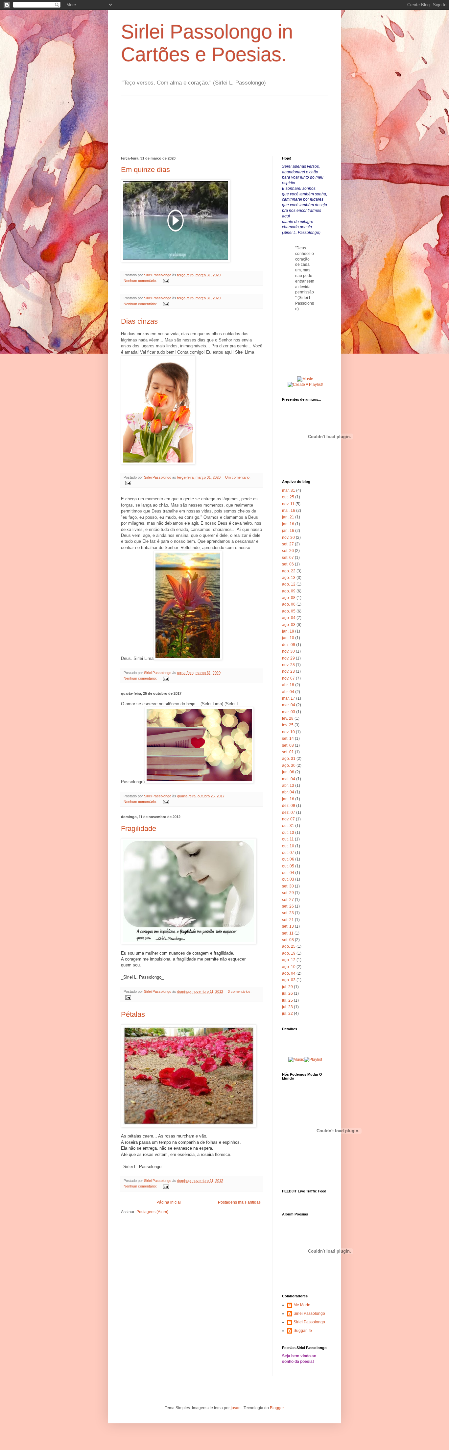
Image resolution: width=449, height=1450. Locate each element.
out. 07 (288, 852)
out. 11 (288, 839)
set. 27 (288, 544)
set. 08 (288, 745)
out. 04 (288, 872)
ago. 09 (288, 591)
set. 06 (288, 564)
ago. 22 (288, 571)
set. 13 (288, 926)
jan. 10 (288, 638)
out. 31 (288, 825)
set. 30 (288, 886)
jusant (236, 1408)
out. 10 (288, 846)
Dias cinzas (139, 321)
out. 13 (288, 832)
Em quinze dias (145, 169)
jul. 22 (287, 1013)
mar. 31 (288, 490)
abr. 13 (288, 785)
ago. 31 (288, 758)
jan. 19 (288, 631)
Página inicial (168, 1202)
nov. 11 (288, 504)
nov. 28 (288, 664)
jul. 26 (287, 993)
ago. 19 (288, 953)
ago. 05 (288, 611)
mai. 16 (288, 510)
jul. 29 (287, 987)
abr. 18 (288, 685)
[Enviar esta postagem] (165, 281)
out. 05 (288, 866)
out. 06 (288, 859)
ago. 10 (288, 966)
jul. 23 (287, 1007)
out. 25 (288, 497)
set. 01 (288, 752)
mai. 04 (288, 779)
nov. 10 (288, 732)
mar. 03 (288, 712)
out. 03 (288, 879)
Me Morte (302, 1305)
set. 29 (288, 892)
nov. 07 (288, 678)
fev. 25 (288, 725)
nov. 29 (288, 658)
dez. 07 (288, 812)
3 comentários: (239, 991)
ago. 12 (288, 584)
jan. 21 (288, 517)
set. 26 (288, 550)
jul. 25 (287, 1000)
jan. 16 (288, 524)
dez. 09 (288, 644)
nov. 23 (288, 671)
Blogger (277, 1408)
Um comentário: (237, 477)
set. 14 (288, 738)
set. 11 (288, 933)
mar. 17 (288, 698)
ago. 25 (288, 946)
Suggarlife (303, 1330)
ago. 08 (288, 597)
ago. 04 (288, 617)
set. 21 (288, 919)
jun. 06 (288, 772)
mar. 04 (288, 705)
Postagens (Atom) (152, 1212)
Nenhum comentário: (141, 281)
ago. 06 (288, 604)
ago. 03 (288, 624)
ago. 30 (288, 765)
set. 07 (288, 557)
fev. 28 (288, 718)
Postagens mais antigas (239, 1202)
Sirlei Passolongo (309, 1313)
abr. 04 (288, 691)
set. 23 (288, 913)
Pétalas (133, 1014)
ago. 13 (288, 577)
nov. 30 (288, 537)
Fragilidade (138, 828)
